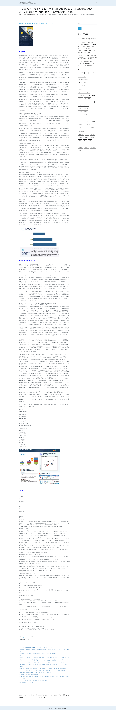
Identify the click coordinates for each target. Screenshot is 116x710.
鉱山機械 (90, 144)
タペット (81, 98)
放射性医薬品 (81, 131)
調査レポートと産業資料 (25, 23)
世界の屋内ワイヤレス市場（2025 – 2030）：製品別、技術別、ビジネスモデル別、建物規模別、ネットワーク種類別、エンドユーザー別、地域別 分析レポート (53, 695)
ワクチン (87, 121)
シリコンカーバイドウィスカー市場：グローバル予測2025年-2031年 (33, 680)
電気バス (86, 147)
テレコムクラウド (53, 23)
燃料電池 (92, 134)
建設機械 (86, 127)
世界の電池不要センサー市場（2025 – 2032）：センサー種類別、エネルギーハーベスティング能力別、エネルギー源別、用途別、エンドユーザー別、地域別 (87, 45)
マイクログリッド (82, 118)
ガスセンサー (81, 89)
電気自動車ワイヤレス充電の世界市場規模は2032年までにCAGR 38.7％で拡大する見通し (38, 653)
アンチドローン (82, 76)
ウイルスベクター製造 (83, 79)
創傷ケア (81, 124)
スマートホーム (82, 95)
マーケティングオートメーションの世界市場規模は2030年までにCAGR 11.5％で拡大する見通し (28, 695)
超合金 (85, 140)
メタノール (81, 121)
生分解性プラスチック (83, 137)
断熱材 (88, 131)
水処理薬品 (81, 134)
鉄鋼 (86, 144)
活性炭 (87, 134)
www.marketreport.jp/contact (25, 637)
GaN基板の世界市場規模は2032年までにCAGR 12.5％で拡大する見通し (86, 51)
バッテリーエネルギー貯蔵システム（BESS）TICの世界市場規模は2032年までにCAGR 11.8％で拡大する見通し (87, 63)
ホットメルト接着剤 (83, 114)
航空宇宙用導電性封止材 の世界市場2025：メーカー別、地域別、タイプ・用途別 (36, 672)
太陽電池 (81, 127)
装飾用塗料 (92, 137)
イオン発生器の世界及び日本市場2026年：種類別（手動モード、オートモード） (36, 647)
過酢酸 (90, 140)
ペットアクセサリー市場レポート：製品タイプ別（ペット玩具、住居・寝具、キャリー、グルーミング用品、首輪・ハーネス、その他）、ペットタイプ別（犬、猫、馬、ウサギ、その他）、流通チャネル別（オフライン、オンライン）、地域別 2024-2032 (44, 664)
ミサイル (90, 118)
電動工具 (81, 147)
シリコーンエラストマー (84, 92)
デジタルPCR (87, 98)
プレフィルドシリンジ (83, 108)
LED (87, 73)
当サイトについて (93, 2)
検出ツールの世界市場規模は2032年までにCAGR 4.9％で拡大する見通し (87, 39)
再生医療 (93, 121)
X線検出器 (92, 73)
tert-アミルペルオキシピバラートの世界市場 (29, 674)
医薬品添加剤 (87, 124)
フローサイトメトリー (83, 105)
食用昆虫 (81, 150)
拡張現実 (92, 127)
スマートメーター (91, 95)
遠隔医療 (81, 144)
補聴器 (80, 140)
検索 (79, 23)
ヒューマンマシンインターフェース (86, 102)
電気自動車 (93, 147)
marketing (35, 23)
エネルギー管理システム (84, 85)
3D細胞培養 (81, 73)
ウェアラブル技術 (82, 82)
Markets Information (25, 2)
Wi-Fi (21, 655)
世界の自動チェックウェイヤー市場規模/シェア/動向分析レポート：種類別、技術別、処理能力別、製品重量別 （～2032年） (87, 57)
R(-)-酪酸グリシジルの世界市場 (26, 682)
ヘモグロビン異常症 (83, 111)
